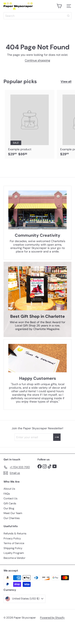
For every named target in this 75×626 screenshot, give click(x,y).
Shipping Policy (13, 548)
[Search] (68, 15)
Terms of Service (14, 543)
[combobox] (37, 15)
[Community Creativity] (37, 209)
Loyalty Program (14, 553)
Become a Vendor (14, 558)
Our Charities (12, 518)
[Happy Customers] (37, 358)
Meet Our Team (13, 513)
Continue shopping (37, 60)
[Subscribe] (57, 437)
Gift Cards (10, 503)
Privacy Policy (12, 538)
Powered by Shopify (52, 617)
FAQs (7, 493)
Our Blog (9, 508)
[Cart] (59, 6)
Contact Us (11, 498)
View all (66, 81)
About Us (9, 488)
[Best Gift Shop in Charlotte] (37, 288)
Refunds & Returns (15, 533)
